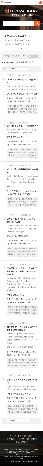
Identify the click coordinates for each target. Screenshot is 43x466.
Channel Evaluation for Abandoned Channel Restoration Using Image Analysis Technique (22, 228)
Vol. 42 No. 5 (31, 98)
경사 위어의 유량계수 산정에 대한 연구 (22, 126)
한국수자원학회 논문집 (15, 98)
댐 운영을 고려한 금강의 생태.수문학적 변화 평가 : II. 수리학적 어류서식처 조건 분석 (22, 271)
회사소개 (13, 436)
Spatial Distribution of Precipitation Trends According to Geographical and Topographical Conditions (22, 179)
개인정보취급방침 (26, 436)
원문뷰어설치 (32, 439)
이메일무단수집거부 (16, 439)
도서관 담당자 (23, 442)
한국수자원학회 (24, 101)
